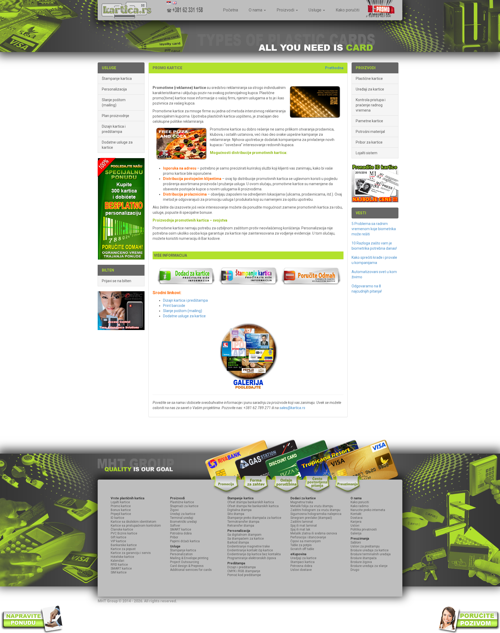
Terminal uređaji (181, 518)
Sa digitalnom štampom (244, 535)
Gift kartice (118, 537)
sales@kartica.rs (292, 408)
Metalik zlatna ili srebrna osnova (313, 533)
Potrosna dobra (301, 566)
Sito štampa (235, 514)
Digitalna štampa (239, 510)
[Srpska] (169, 2)
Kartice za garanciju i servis (131, 553)
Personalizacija (114, 89)
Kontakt (356, 514)
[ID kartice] (375, 182)
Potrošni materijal (370, 132)
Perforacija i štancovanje (308, 537)
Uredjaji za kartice (303, 558)
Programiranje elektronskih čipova (251, 558)
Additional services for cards (191, 570)
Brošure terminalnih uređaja (371, 554)
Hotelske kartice (122, 557)
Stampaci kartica (302, 562)
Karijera (356, 522)
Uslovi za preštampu (365, 546)
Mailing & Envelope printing (189, 558)
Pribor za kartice (369, 142)
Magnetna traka (301, 502)
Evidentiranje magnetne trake (248, 546)
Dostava (356, 518)
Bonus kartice (121, 510)
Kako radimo (359, 506)
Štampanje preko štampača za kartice (254, 518)
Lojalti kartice (120, 502)
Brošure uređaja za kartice (370, 550)
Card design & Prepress (187, 566)
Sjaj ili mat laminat (303, 525)
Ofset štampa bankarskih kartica (250, 502)
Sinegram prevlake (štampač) (311, 518)
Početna (230, 10)
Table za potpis (301, 545)
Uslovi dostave (301, 570)
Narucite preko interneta (368, 510)
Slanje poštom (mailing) (114, 102)
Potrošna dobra (181, 533)
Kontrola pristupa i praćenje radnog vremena (370, 105)
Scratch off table (302, 549)
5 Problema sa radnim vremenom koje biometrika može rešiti (374, 229)
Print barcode (174, 305)
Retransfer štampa (240, 525)
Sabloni (356, 542)
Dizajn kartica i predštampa (114, 129)
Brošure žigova (361, 562)
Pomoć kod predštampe (244, 575)
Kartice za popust (123, 549)
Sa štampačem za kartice (245, 538)
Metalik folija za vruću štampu (311, 506)
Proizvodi (286, 10)
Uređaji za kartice (370, 89)
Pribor (174, 537)
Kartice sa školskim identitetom (133, 522)
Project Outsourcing (184, 562)
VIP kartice (118, 541)
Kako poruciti (360, 502)
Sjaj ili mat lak (300, 529)
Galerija (356, 533)
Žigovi (174, 510)
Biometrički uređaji (183, 522)
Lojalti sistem (366, 153)
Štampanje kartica (117, 78)
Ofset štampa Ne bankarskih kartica (253, 506)
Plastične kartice (369, 78)
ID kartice (117, 518)
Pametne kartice (369, 121)
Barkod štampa (238, 542)
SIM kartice (119, 572)
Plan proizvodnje (115, 116)
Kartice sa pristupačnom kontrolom (136, 525)
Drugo (355, 570)
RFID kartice (119, 564)
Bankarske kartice (124, 545)
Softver (175, 525)
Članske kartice (122, 529)
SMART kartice (121, 568)
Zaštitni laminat (301, 522)
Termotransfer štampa (243, 522)
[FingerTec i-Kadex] (121, 310)
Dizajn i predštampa (241, 567)
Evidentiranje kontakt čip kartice (250, 550)
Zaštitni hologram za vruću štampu (315, 510)
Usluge (315, 10)
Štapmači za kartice (184, 506)
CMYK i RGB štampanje (243, 571)
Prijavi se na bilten (116, 281)
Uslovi (355, 525)
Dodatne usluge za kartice (117, 145)
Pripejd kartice (121, 514)
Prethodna (334, 68)
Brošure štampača (364, 558)
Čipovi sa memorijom (305, 541)
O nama (256, 10)
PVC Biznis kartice (124, 533)
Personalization (181, 554)
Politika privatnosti (364, 529)
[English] (174, 2)
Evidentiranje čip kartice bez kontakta (254, 554)
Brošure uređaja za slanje (369, 566)
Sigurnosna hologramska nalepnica (315, 514)
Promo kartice (121, 506)
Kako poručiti (347, 10)
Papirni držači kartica (185, 541)
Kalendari (117, 561)
